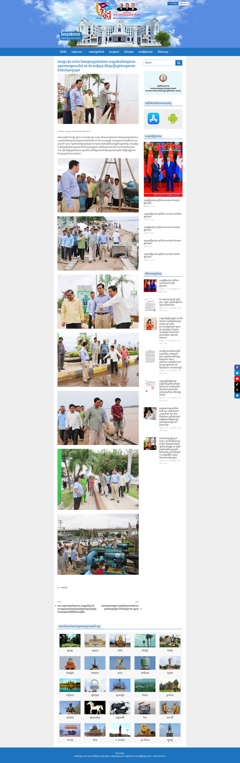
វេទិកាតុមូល (129, 52)
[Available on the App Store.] (153, 119)
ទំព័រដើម (63, 52)
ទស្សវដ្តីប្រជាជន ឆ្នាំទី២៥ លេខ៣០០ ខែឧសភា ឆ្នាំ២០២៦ (162, 229)
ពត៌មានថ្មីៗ (64, 588)
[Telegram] (237, 373)
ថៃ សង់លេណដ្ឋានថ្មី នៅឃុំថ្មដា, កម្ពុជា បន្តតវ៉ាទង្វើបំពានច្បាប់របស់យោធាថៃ (170, 302)
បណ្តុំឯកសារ (77, 52)
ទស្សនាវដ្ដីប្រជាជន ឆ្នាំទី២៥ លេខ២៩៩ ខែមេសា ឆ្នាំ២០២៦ (162, 242)
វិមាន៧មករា (70, 34)
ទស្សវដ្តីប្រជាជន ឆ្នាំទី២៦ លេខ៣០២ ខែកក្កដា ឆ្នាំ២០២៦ (162, 202)
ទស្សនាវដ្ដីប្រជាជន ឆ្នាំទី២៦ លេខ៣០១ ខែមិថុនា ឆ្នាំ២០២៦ (162, 215)
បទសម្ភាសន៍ (114, 52)
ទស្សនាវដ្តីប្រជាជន (153, 136)
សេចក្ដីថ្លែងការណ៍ (145, 52)
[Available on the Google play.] (172, 119)
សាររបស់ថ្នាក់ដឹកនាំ (96, 52)
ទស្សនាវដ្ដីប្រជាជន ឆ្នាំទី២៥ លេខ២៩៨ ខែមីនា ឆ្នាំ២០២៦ (162, 256)
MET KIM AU (86, 131)
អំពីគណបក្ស (163, 52)
